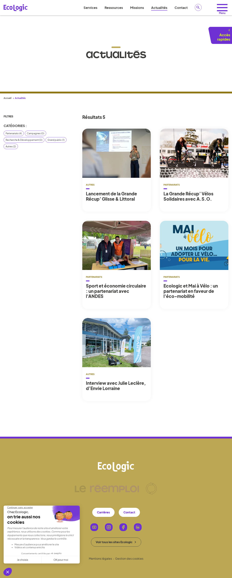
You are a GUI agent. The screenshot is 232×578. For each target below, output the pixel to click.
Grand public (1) (56, 139)
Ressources (114, 7)
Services (90, 7)
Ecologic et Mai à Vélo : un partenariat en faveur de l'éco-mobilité (190, 291)
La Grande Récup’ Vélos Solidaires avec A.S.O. (188, 196)
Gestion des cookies (129, 558)
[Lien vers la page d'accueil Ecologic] (16, 7)
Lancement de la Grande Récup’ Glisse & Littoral (111, 196)
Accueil (7, 98)
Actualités (159, 7)
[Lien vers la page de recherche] (198, 7)
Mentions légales (100, 558)
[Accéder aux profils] (222, 7)
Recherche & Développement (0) (24, 139)
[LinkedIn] (138, 527)
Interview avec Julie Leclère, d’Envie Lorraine (116, 385)
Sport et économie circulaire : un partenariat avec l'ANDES (116, 291)
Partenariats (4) (14, 133)
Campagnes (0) (35, 133)
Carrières (103, 512)
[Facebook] (123, 527)
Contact (181, 7)
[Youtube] (94, 527)
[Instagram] (109, 527)
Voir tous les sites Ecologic (114, 542)
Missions (137, 7)
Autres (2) (11, 146)
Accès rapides (223, 36)
